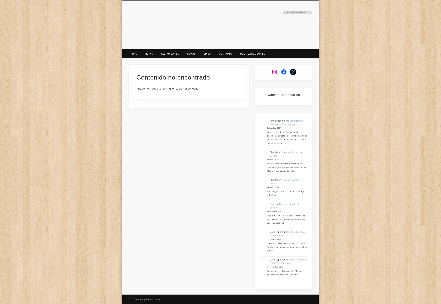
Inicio (133, 53)
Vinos (207, 53)
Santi (272, 204)
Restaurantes (170, 53)
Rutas (149, 53)
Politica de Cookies (252, 53)
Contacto (225, 53)
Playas (191, 53)
